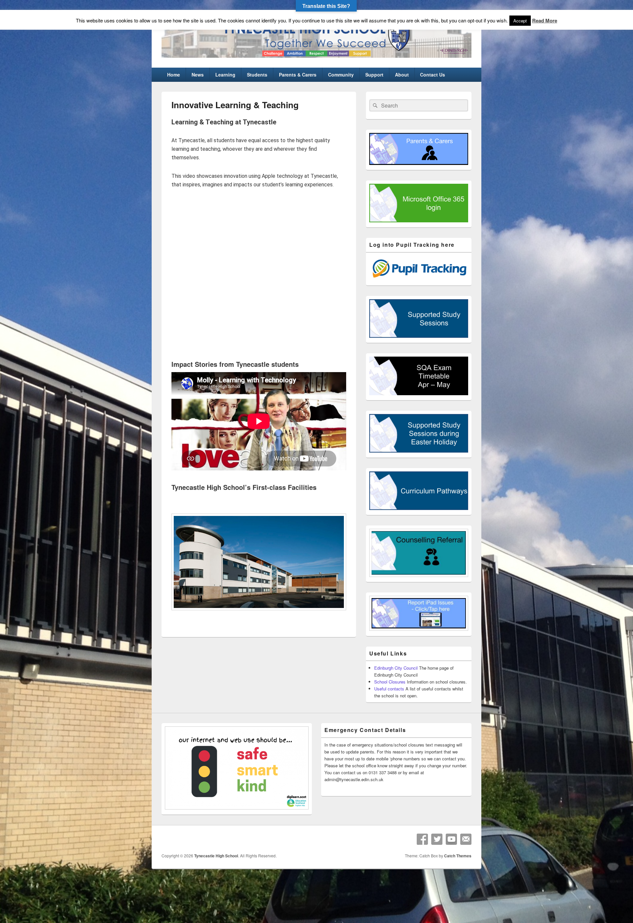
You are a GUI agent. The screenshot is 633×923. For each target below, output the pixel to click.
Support (374, 74)
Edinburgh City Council (396, 668)
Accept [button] (520, 20)
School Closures (390, 682)
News (198, 74)
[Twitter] (436, 839)
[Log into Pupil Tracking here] (418, 278)
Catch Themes (457, 856)
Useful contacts (389, 688)
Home (173, 74)
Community (341, 74)
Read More (544, 20)
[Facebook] (422, 839)
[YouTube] (451, 839)
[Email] (465, 839)
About (402, 74)
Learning (225, 74)
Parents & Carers (297, 74)
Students (257, 74)
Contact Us (432, 74)
